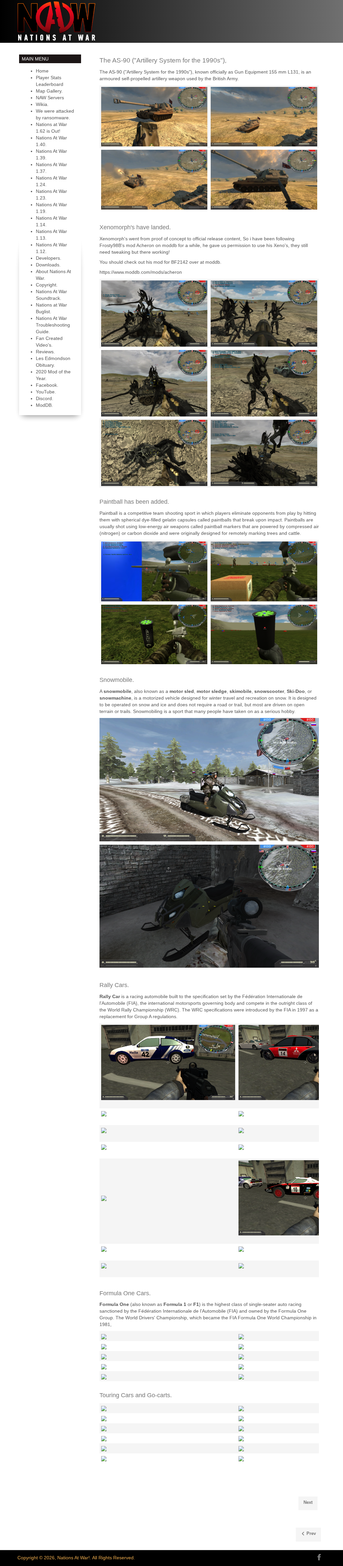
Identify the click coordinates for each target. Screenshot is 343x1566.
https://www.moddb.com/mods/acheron (140, 272)
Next (308, 1502)
